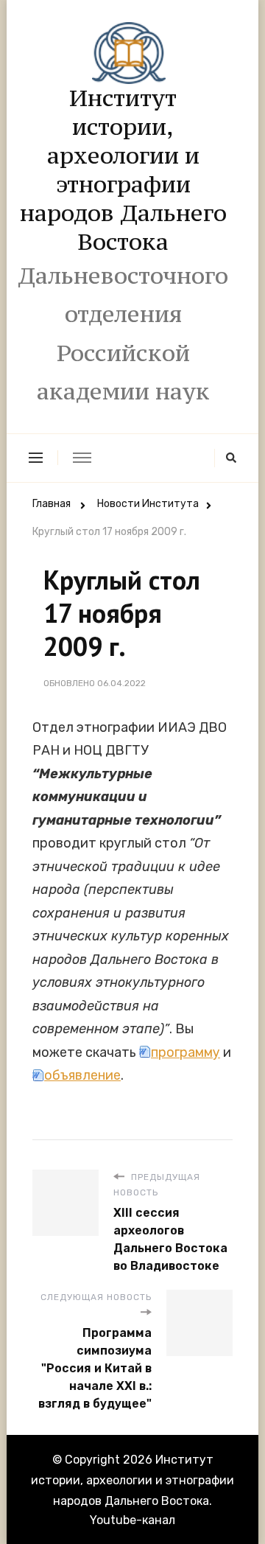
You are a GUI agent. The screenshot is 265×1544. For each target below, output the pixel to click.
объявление (82, 1075)
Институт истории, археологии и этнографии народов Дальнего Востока (123, 169)
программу (185, 1052)
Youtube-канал (132, 1520)
